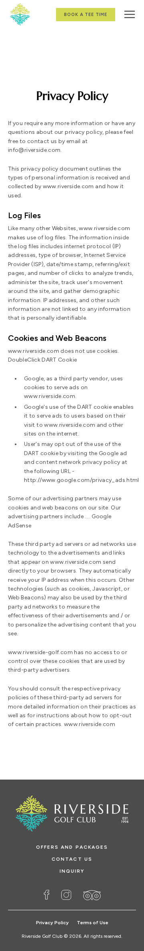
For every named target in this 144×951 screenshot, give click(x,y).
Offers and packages (72, 847)
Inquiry (72, 871)
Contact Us (72, 859)
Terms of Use (92, 922)
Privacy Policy (52, 922)
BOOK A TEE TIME (85, 14)
